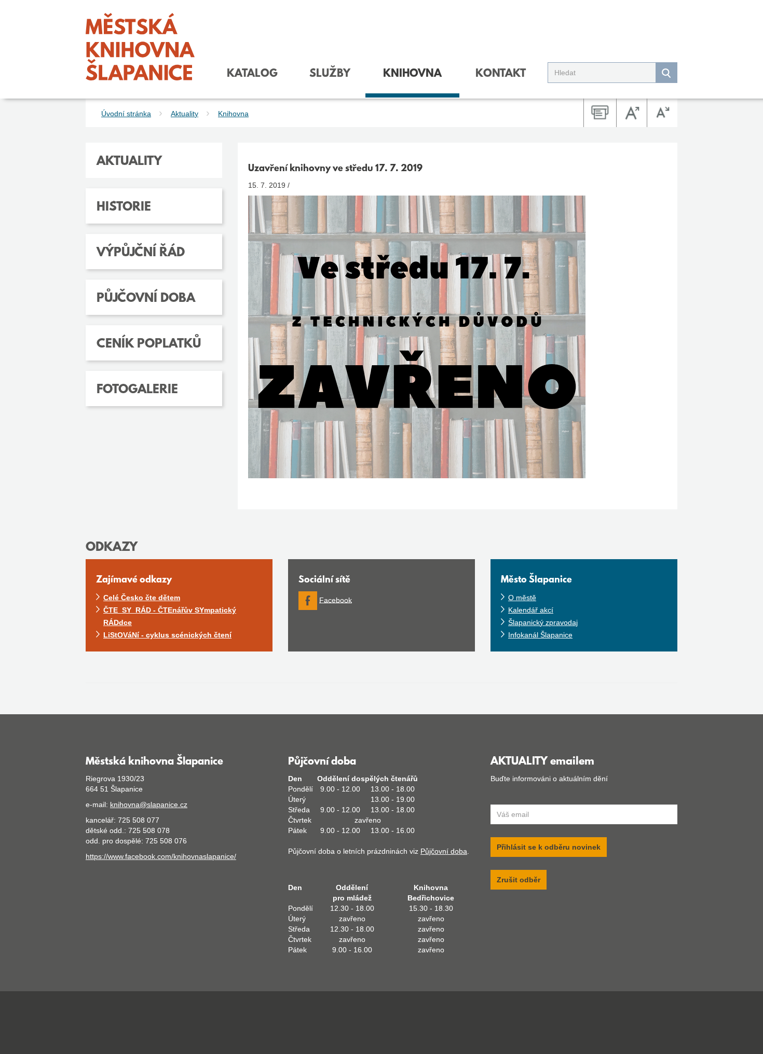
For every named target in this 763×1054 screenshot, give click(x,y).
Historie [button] (124, 207)
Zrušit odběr (518, 880)
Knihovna (233, 113)
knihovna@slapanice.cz (148, 804)
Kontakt (500, 74)
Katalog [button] (252, 74)
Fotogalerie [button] (137, 390)
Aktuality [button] (129, 162)
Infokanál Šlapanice (540, 635)
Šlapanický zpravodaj (543, 622)
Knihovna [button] (412, 74)
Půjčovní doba (443, 851)
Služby (329, 74)
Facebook (335, 599)
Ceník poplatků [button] (149, 344)
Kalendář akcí (530, 610)
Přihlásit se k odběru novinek (549, 847)
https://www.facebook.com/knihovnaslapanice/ (161, 856)
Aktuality (184, 113)
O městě (522, 597)
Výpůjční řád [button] (141, 253)
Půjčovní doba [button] (146, 299)
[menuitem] (252, 79)
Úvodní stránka (126, 113)
